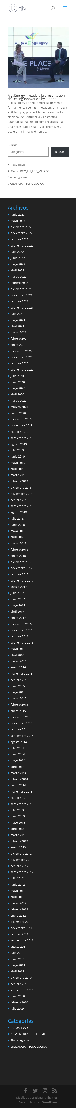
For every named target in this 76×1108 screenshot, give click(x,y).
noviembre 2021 (21, 295)
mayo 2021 (18, 320)
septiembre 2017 (22, 580)
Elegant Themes (46, 1097)
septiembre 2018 (22, 506)
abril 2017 (17, 611)
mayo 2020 (18, 388)
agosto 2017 (19, 587)
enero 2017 (18, 618)
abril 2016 (17, 655)
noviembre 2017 (21, 568)
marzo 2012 (18, 903)
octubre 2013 (19, 798)
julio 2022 (17, 252)
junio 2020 (18, 382)
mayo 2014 (18, 760)
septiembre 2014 (22, 736)
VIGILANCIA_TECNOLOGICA (26, 183)
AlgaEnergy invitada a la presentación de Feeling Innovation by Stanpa (36, 97)
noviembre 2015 (21, 673)
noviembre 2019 (21, 425)
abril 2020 (17, 394)
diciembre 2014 (21, 717)
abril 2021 (17, 326)
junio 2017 (18, 599)
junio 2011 (18, 959)
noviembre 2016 (21, 630)
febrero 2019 (19, 481)
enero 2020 (18, 413)
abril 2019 (17, 469)
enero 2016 (18, 667)
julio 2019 (17, 450)
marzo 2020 (18, 401)
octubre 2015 (19, 680)
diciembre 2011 (21, 922)
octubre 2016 (19, 636)
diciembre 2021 (21, 289)
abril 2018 (17, 537)
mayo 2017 (18, 605)
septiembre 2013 (22, 804)
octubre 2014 (19, 729)
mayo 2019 (18, 463)
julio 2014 (17, 748)
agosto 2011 (19, 946)
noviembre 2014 (21, 723)
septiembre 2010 (22, 990)
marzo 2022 (18, 276)
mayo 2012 (18, 891)
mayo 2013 (18, 822)
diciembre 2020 (21, 351)
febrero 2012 (19, 909)
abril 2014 (17, 767)
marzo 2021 (18, 332)
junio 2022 (18, 258)
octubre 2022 (19, 239)
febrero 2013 (19, 841)
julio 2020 (17, 376)
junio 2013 (18, 816)
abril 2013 (17, 829)
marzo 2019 (18, 475)
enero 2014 (18, 785)
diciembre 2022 (21, 227)
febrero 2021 (19, 338)
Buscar (12, 145)
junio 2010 (18, 996)
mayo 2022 (18, 264)
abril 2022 (17, 270)
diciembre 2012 (21, 853)
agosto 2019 (19, 444)
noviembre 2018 (21, 494)
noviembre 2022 (21, 233)
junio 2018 (18, 525)
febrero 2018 (19, 549)
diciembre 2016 (21, 624)
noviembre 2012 (21, 860)
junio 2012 (18, 884)
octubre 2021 (19, 301)
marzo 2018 (18, 543)
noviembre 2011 (21, 928)
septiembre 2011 (22, 940)
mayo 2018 (18, 531)
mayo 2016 (18, 649)
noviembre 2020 (21, 357)
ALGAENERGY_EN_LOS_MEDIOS (28, 171)
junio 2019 (18, 456)
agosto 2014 (19, 742)
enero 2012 (18, 915)
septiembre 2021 (22, 307)
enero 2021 (18, 345)
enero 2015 (18, 711)
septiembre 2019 (22, 438)
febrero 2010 (19, 1002)
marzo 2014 (18, 773)
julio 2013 (17, 810)
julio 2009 (17, 1008)
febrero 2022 (19, 283)
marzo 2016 (18, 661)
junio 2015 (18, 686)
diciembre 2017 (21, 562)
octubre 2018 (19, 500)
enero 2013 (18, 847)
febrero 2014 (19, 779)
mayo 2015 (18, 692)
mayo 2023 (18, 221)
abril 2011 (17, 971)
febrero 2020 (19, 407)
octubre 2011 (19, 934)
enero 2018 (18, 556)
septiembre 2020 (22, 369)
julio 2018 (17, 518)
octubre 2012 (19, 866)
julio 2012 (17, 878)
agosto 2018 (19, 512)
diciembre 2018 (21, 487)
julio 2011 (17, 953)
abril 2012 (17, 897)
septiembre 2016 (22, 642)
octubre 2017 (19, 574)
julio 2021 (17, 314)
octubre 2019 (19, 432)
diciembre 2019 (21, 419)
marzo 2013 (18, 835)
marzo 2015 (18, 698)
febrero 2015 (19, 705)
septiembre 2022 (22, 245)
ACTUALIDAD (16, 165)
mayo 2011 (18, 965)
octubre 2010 (19, 984)
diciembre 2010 (21, 977)
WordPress (50, 1102)
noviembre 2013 (21, 791)
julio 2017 (17, 593)
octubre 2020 (19, 363)
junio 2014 (18, 754)
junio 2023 (18, 214)
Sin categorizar (18, 177)
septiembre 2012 (22, 872)
